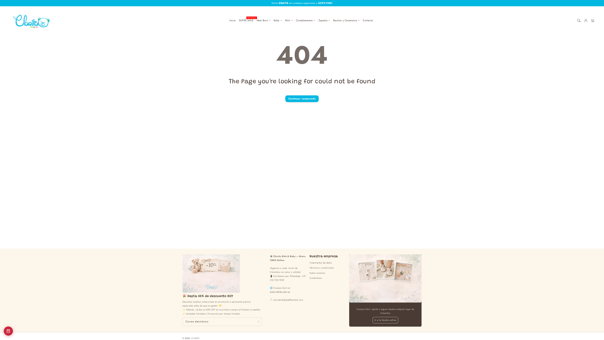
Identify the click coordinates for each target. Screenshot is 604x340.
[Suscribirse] (258, 321)
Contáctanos (316, 278)
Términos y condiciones (322, 267)
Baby (276, 20)
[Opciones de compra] (8, 331)
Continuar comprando (302, 98)
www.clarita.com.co (280, 291)
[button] (578, 20)
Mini (287, 20)
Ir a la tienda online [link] (385, 320)
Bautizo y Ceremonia (345, 20)
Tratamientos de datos (321, 262)
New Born (262, 20)
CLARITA (195, 338)
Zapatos (323, 20)
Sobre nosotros (317, 273)
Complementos (304, 20)
